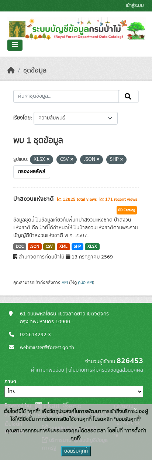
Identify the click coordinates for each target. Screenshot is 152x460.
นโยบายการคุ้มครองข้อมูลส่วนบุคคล (105, 370)
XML (63, 247)
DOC (20, 247)
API (65, 282)
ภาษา (10, 381)
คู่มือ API (85, 282)
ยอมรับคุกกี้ (76, 451)
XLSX (92, 247)
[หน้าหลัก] (11, 70)
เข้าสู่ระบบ (135, 5)
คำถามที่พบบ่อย (47, 370)
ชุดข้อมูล (34, 70)
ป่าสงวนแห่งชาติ (34, 199)
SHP (77, 247)
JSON (34, 247)
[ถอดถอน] (48, 160)
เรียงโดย (22, 118)
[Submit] (128, 96)
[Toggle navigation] (15, 45)
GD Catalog (126, 210)
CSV (49, 247)
